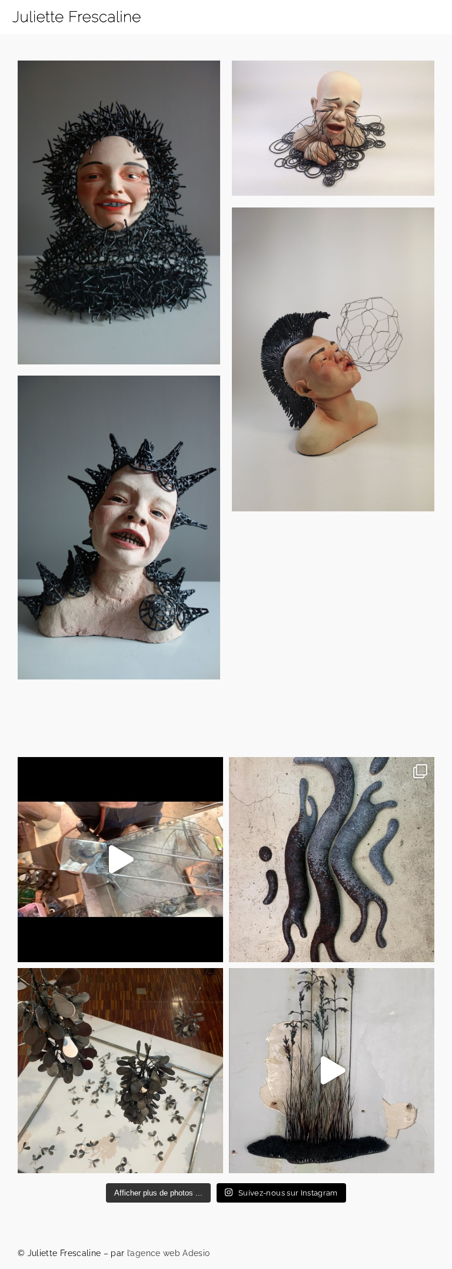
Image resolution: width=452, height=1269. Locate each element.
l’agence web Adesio (168, 1253)
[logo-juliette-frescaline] (76, 7)
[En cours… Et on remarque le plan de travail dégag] (120, 859)
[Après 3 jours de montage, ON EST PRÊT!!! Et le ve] (331, 1070)
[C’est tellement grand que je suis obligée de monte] (331, 859)
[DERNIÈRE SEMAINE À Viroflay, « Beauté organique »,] (120, 1070)
